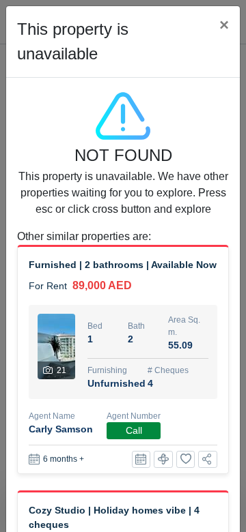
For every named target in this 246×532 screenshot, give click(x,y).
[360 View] (163, 459)
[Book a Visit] (141, 459)
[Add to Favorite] (185, 459)
